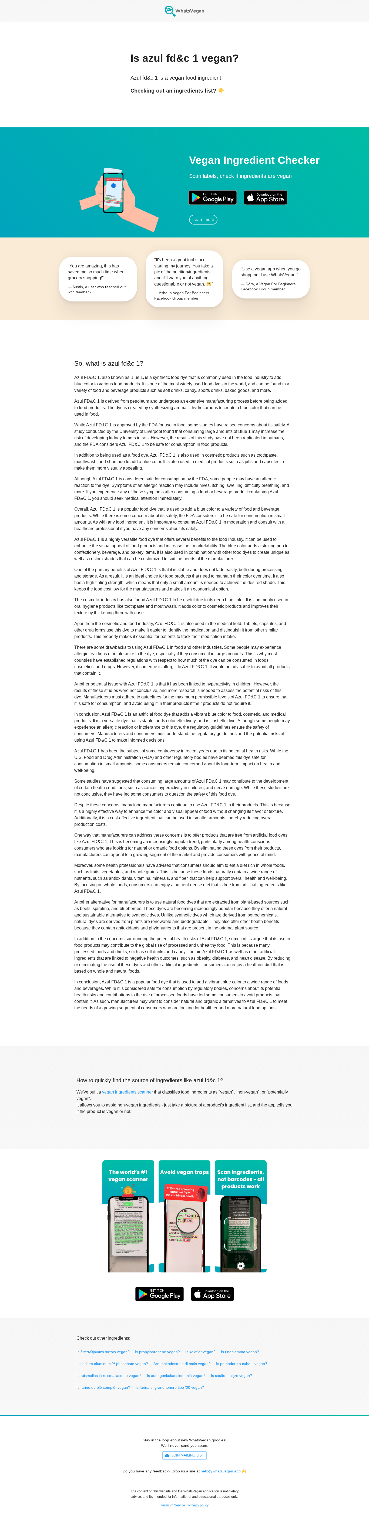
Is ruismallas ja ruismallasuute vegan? (109, 1375)
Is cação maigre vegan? (231, 1375)
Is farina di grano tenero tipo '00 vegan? (170, 1387)
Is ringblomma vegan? (240, 1352)
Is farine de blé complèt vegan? (103, 1387)
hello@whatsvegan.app (221, 1471)
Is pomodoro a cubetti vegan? (241, 1364)
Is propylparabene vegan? (157, 1352)
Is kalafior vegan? (200, 1352)
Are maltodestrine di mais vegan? (182, 1364)
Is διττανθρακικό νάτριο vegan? (103, 1352)
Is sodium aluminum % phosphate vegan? (112, 1364)
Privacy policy (198, 1505)
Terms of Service (173, 1505)
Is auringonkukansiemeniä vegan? (176, 1375)
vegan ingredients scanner (127, 1092)
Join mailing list (188, 1455)
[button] (112, 190)
